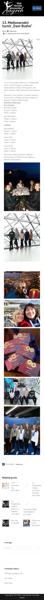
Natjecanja (12, 31)
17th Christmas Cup (15, 485)
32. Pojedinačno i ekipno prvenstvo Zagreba (15, 506)
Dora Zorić (8, 583)
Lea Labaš (8, 578)
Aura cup (14, 520)
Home (4, 31)
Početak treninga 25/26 (14, 573)
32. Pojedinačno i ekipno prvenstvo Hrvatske (36, 488)
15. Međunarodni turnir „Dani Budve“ (17, 34)
